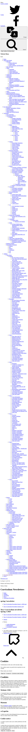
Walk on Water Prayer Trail (18, 515)
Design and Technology (14, 215)
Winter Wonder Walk (17, 274)
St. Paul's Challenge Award (12, 525)
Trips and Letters (16, 296)
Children (5, 253)
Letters (7, 533)
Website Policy (9, 625)
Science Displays (16, 144)
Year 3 (16, 136)
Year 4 (16, 137)
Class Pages (9, 255)
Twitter (2, 14)
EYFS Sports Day (16, 327)
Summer (11, 558)
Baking (13, 346)
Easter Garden (15, 320)
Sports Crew (9, 509)
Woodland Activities (16, 242)
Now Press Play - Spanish (18, 453)
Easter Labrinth (15, 367)
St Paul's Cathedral (16, 385)
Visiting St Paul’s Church (17, 469)
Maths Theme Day (16, 368)
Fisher (10, 502)
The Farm (14, 380)
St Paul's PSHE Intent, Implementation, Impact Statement (17, 225)
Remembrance (15, 460)
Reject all (3, 673)
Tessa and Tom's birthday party (19, 273)
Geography (11, 186)
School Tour (12, 64)
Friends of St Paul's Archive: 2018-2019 (18, 567)
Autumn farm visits (16, 261)
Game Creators (15, 447)
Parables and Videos (16, 164)
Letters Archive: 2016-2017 (15, 549)
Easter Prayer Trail (16, 516)
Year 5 (16, 139)
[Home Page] (4, 578)
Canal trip (14, 417)
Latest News (9, 531)
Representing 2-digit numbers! (19, 389)
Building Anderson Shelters (18, 488)
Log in (4, 576)
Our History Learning (17, 172)
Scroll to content (4, 3)
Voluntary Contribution (14, 79)
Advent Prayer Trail (16, 520)
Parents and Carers (7, 528)
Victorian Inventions (16, 369)
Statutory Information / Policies (13, 108)
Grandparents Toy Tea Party (18, 350)
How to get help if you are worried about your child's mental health (17, 99)
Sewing (14, 408)
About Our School (7, 60)
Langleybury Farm (16, 491)
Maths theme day (16, 281)
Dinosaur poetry (15, 342)
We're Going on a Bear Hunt (18, 310)
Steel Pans (14, 446)
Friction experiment (16, 404)
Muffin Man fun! (16, 278)
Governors (8, 77)
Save (13, 730)
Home (4, 59)
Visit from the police (16, 284)
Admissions (9, 76)
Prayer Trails (12, 513)
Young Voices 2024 (16, 198)
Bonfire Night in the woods (18, 270)
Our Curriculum (10, 114)
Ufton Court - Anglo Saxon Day (19, 470)
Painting (14, 212)
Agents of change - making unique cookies (18, 268)
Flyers (10, 105)
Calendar (8, 551)
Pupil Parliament (10, 504)
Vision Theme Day (13, 72)
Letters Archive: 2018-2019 (15, 546)
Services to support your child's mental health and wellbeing (18, 102)
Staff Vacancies (9, 87)
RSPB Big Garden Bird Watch (19, 241)
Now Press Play (15, 379)
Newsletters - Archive (11, 532)
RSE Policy (14, 233)
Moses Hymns (15, 461)
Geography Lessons (16, 190)
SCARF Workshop (16, 309)
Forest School (15, 146)
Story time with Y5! (16, 336)
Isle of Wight (15, 480)
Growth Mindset (16, 229)
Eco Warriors (9, 506)
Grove (10, 498)
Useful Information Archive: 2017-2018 (18, 573)
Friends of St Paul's (10, 559)
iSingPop (14, 202)
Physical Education (13, 192)
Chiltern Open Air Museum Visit (19, 411)
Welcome (8, 61)
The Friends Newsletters (14, 562)
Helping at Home (16, 123)
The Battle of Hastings (17, 457)
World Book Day (16, 286)
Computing (11, 219)
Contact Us (8, 74)
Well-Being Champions (11, 507)
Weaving (14, 213)
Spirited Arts (15, 208)
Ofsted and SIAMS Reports (12, 112)
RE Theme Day (15, 154)
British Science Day (16, 339)
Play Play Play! (15, 282)
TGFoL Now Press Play (17, 377)
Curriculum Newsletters (17, 293)
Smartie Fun (15, 315)
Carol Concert (15, 203)
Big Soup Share (15, 264)
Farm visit (14, 483)
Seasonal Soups (15, 443)
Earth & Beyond (16, 313)
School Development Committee (16, 86)
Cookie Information (10, 624)
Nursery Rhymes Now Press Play (19, 279)
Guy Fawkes (15, 306)
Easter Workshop (16, 486)
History (11, 166)
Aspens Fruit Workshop (17, 319)
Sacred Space (15, 158)
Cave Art (14, 211)
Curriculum (6, 113)
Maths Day (14, 126)
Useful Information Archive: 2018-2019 (18, 572)
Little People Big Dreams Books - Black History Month (19, 467)
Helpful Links (9, 550)
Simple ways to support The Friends (17, 565)
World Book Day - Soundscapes (19, 448)
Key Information (7, 106)
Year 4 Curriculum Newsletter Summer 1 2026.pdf (14, 617)
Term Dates (9, 553)
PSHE (10, 222)
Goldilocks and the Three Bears (19, 353)
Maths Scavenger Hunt (17, 482)
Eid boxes (14, 363)
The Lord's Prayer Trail (17, 518)
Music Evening (15, 199)
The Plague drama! (16, 375)
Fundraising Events (13, 563)
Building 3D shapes (16, 371)
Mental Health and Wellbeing (13, 94)
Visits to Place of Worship (18, 157)
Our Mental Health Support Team (16, 104)
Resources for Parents (20, 221)
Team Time (14, 407)
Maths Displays (15, 127)
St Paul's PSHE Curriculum (18, 228)
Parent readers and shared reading (19, 275)
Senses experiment (16, 344)
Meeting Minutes (13, 560)
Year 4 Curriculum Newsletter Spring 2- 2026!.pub (14, 604)
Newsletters (9, 529)
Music (10, 193)
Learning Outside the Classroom (16, 239)
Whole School (12, 535)
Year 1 (16, 132)
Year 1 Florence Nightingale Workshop (21, 178)
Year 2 (16, 134)
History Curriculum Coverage (19, 185)
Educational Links (10, 524)
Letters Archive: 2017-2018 (15, 547)
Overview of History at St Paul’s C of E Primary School (19, 168)
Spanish (11, 237)
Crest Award (15, 149)
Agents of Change (10, 527)
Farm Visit (14, 302)
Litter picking (15, 291)
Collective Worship (10, 92)
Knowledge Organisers (17, 143)
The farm (14, 415)
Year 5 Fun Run (15, 458)
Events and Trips (19, 175)
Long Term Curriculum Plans (15, 238)
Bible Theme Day (16, 162)
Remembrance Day (16, 271)
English (11, 117)
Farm (13, 429)
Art (10, 204)
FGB (10, 83)
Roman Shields (15, 403)
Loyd (10, 500)
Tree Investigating (16, 349)
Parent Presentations (16, 297)
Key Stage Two (15, 135)
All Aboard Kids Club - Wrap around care (15, 569)
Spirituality (11, 69)
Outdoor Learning (16, 372)
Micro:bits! (14, 452)
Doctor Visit (15, 318)
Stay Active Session (16, 326)
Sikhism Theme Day (16, 155)
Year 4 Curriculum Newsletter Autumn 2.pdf (13, 606)
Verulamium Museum (17, 402)
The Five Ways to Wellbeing (15, 95)
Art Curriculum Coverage (18, 206)
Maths (10, 124)
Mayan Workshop (16, 484)
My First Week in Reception (18, 300)
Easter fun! (14, 287)
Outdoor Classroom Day (17, 351)
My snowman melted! (17, 345)
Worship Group (15, 153)
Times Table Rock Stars (17, 128)
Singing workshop (16, 416)
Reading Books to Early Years (19, 409)
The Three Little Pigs (17, 355)
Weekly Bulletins (16, 295)
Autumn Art (15, 348)
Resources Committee (14, 85)
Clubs (7, 554)
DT (10, 252)
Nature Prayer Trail (16, 514)
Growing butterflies (16, 290)
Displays (17, 173)
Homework (14, 478)
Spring (13, 207)
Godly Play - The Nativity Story (19, 373)
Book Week (14, 121)
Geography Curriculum (17, 188)
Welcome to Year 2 (16, 381)
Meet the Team (9, 66)
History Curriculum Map (17, 170)
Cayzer (10, 501)
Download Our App (8, 574)
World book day (15, 421)
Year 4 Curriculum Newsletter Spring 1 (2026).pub (14, 614)
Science (11, 141)
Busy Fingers (15, 265)
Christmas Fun (15, 311)
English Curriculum (16, 118)
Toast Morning (15, 304)
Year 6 (16, 140)
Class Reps (11, 564)
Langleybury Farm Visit (17, 471)
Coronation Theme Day (20, 184)
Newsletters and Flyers (14, 90)
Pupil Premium (9, 109)
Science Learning (16, 145)
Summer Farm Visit (16, 324)
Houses (8, 497)
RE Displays (15, 159)
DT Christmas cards (16, 424)
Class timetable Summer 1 (18, 434)
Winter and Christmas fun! (18, 277)
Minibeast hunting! (16, 337)
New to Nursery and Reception (16, 65)
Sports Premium (10, 110)
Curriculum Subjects (11, 115)
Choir (13, 201)
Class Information (16, 292)
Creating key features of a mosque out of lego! (18, 365)
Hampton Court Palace (17, 430)
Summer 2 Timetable (16, 431)
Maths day (14, 427)
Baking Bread (15, 305)
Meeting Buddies (16, 301)
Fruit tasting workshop (17, 283)
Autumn (11, 555)
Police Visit (14, 323)
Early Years (14, 130)
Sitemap (5, 619)
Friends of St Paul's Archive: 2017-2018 (18, 568)
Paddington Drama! (16, 376)
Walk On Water (15, 148)
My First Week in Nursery (18, 257)
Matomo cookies (8, 705)
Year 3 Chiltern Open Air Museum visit (22, 182)
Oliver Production (16, 456)
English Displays (16, 122)
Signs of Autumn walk (17, 262)
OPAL (7, 91)
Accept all (8, 673)
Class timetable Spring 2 (17, 435)
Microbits (14, 487)
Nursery (11, 256)
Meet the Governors (13, 78)
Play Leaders (9, 505)
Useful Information (10, 571)
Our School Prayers (16, 161)
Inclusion (8, 88)
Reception (11, 299)
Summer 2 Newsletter (17, 433)
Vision (7, 68)
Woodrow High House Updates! (19, 455)
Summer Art (15, 210)
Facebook (3, 25)
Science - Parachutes (16, 451)
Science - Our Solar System (18, 462)
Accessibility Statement (11, 627)
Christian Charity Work (14, 522)
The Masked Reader (16, 119)
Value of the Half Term (14, 73)
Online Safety (15, 220)
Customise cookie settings (17, 673)
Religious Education (13, 150)
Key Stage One (15, 131)
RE (10, 247)
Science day (15, 420)
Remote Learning (10, 243)
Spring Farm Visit (16, 322)
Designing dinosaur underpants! (19, 288)
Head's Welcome (13, 63)
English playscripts (16, 425)
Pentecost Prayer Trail (17, 519)
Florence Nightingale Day (18, 341)
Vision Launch (12, 70)
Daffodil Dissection (16, 444)
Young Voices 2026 (16, 194)
